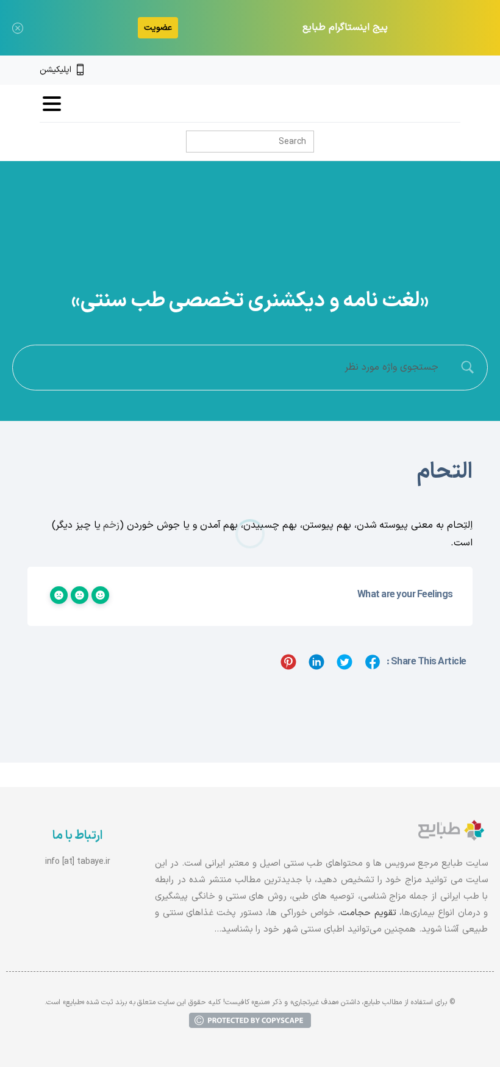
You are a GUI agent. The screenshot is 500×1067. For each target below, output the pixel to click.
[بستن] (17, 28)
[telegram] (414, 70)
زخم (111, 525)
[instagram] (434, 70)
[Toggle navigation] (52, 103)
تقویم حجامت (368, 913)
